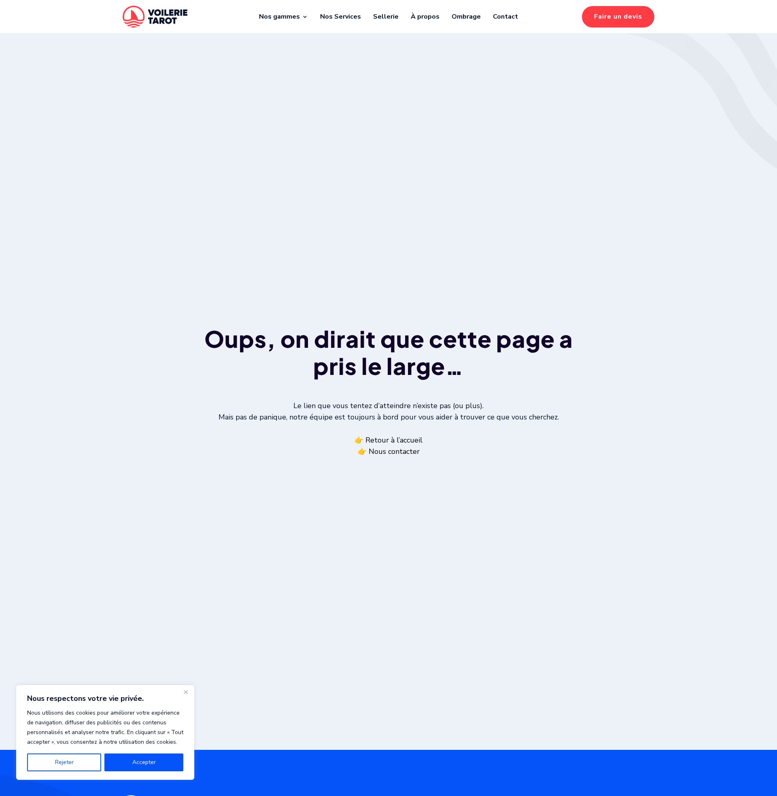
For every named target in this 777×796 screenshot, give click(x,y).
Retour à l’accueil (393, 440)
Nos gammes (279, 16)
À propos (425, 16)
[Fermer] (186, 692)
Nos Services (340, 16)
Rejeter (64, 762)
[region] (105, 732)
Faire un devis (618, 16)
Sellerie (386, 16)
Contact (505, 16)
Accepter (144, 762)
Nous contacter (394, 452)
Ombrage (466, 16)
